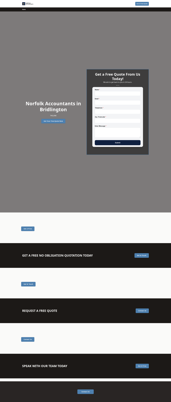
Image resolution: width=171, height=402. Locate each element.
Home (24, 9)
